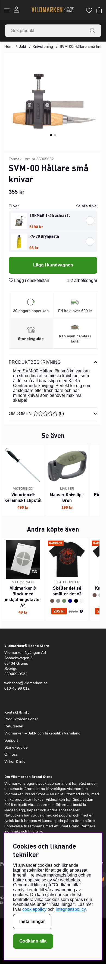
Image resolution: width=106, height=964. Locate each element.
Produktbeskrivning (35, 362)
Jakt (22, 46)
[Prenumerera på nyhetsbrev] (102, 879)
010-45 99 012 (17, 688)
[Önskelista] (89, 10)
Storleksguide (31, 339)
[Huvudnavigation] (7, 10)
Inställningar (32, 921)
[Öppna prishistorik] (81, 611)
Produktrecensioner (21, 719)
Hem (8, 46)
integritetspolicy (71, 909)
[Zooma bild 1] (53, 101)
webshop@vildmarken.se (26, 683)
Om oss (11, 754)
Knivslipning (43, 46)
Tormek (15, 159)
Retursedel (13, 726)
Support (11, 740)
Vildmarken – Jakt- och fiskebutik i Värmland (42, 733)
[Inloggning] (16, 10)
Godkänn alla (32, 941)
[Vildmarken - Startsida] (53, 10)
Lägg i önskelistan (31, 280)
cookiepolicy (34, 909)
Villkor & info (15, 761)
